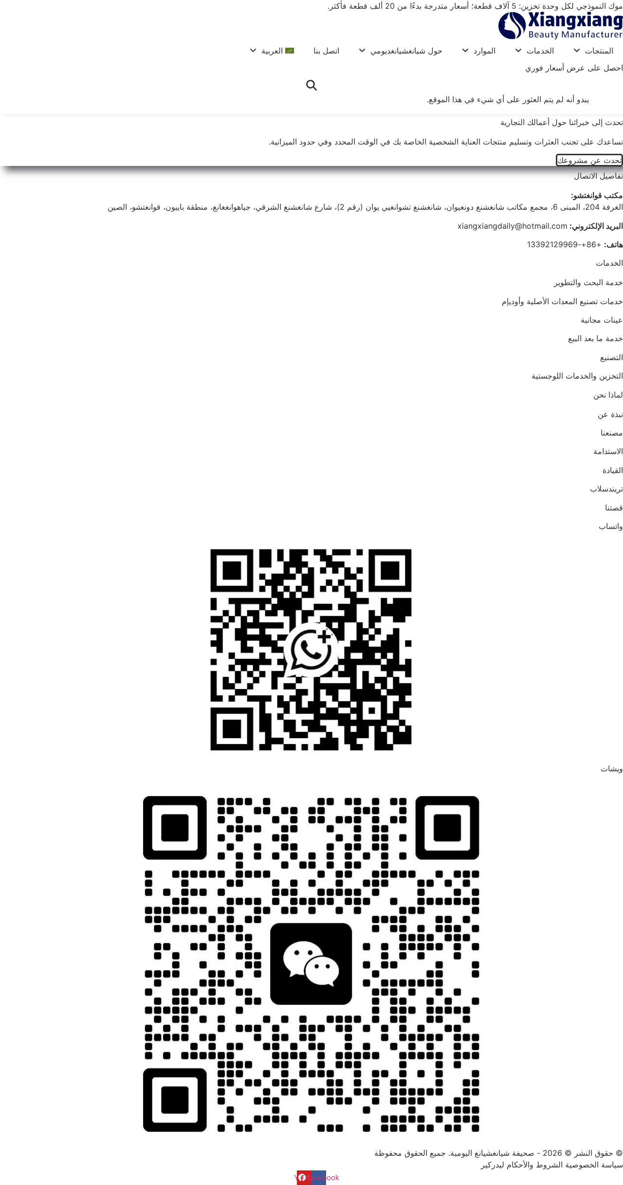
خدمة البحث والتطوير (588, 282)
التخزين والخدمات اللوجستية (577, 376)
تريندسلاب (606, 488)
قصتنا (614, 507)
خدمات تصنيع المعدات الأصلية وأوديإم (562, 301)
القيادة (613, 470)
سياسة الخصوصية (594, 1164)
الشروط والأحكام (535, 1164)
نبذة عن (610, 414)
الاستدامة (608, 451)
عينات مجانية (602, 320)
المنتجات (599, 50)
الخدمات (540, 50)
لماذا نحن (608, 395)
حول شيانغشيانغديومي (406, 50)
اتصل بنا (326, 50)
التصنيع (611, 357)
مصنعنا (612, 433)
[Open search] (311, 85)
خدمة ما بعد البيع (595, 338)
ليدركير (492, 1164)
